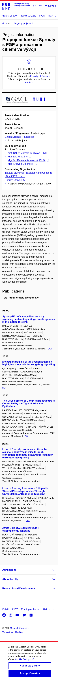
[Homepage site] (16, 6)
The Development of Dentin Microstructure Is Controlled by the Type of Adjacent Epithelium (28, 403)
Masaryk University (19, 628)
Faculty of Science (40, 76)
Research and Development (18, 588)
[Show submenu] (51, 570)
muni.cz (28, 82)
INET (15, 609)
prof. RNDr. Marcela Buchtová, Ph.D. (28, 153)
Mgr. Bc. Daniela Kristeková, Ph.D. (26, 160)
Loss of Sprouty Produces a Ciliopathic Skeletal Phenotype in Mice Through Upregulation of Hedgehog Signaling (25, 491)
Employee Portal (30, 609)
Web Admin (7, 632)
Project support (10, 15)
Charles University (15, 180)
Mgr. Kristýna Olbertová (20, 164)
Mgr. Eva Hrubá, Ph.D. (20, 156)
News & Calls (28, 15)
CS (40, 6)
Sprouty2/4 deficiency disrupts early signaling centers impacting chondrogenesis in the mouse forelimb (28, 319)
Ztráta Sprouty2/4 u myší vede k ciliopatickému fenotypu (20, 529)
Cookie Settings (22, 659)
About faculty (10, 579)
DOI (50, 348)
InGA (42, 15)
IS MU (5, 609)
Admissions (9, 569)
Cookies (19, 632)
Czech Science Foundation (19, 137)
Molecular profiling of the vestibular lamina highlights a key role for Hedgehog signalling (28, 363)
